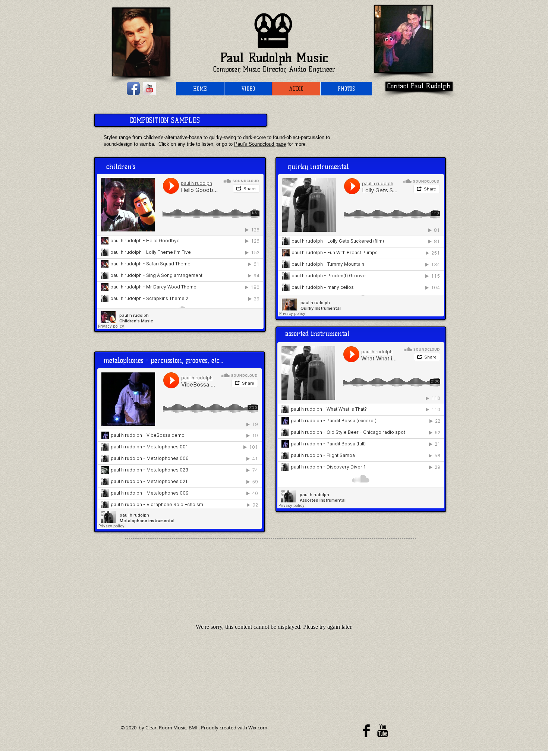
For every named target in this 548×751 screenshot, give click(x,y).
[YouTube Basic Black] (382, 730)
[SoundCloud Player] (180, 251)
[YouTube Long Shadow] (149, 88)
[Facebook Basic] (366, 730)
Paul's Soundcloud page (260, 144)
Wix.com (257, 727)
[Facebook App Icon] (133, 88)
